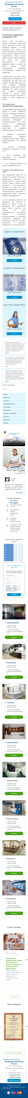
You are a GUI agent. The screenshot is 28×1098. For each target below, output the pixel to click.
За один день (6, 407)
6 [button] (15, 989)
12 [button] (7, 991)
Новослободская (13, 622)
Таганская (10, 702)
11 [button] (4, 991)
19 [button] (23, 991)
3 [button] (8, 989)
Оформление (6, 410)
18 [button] (21, 991)
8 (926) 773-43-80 (14, 15)
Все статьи (14, 996)
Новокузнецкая (12, 742)
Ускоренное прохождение (10, 413)
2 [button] (6, 989)
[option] (14, 958)
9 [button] (22, 989)
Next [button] (27, 960)
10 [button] (24, 989)
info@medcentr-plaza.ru (15, 1072)
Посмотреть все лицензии (14, 1053)
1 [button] (3, 989)
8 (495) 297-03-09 (14, 13)
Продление (6, 397)
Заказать (14, 260)
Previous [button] (1, 960)
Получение (6, 416)
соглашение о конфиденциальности (13, 587)
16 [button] (16, 991)
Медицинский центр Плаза (14, 2)
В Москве (5, 423)
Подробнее (14, 637)
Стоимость (6, 400)
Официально (6, 419)
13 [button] (9, 991)
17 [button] (18, 991)
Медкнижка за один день (10, 230)
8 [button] (20, 989)
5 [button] (13, 989)
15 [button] (14, 991)
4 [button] (10, 989)
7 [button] (17, 989)
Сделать (5, 394)
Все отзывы (19, 492)
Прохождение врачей (8, 404)
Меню (14, 23)
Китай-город (11, 662)
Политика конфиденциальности (18, 1088)
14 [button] (11, 991)
